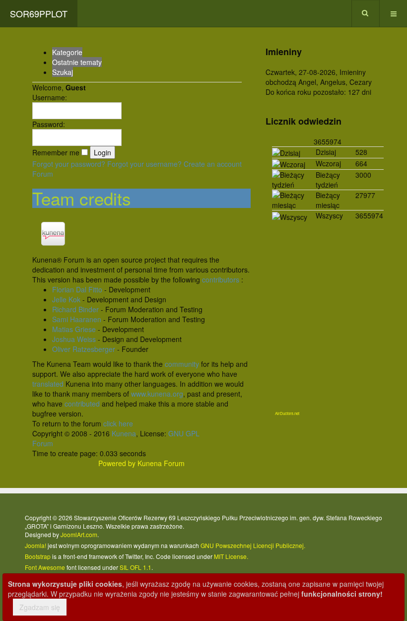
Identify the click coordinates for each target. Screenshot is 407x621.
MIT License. (231, 556)
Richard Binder (75, 309)
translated (48, 384)
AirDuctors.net (287, 413)
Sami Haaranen (76, 319)
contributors (220, 279)
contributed (82, 404)
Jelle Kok (66, 299)
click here (118, 423)
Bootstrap (38, 556)
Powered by (117, 463)
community (182, 364)
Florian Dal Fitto (77, 289)
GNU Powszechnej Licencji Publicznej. (253, 545)
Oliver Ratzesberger (83, 349)
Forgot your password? (68, 164)
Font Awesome (45, 567)
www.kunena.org (157, 394)
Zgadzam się (39, 607)
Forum (42, 174)
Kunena (124, 433)
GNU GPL (184, 433)
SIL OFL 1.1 (135, 567)
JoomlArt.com (79, 534)
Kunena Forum (161, 463)
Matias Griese (74, 329)
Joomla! (35, 545)
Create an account (213, 164)
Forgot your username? (144, 164)
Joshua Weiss (74, 339)
